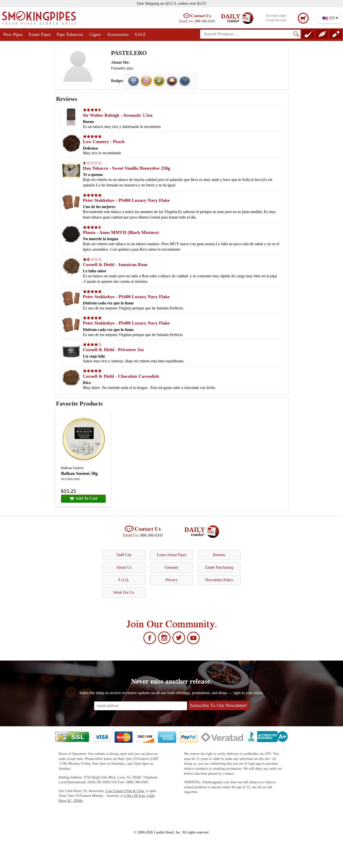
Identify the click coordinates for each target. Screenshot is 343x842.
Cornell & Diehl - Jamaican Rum (115, 264)
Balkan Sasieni (72, 468)
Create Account (276, 20)
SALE (140, 34)
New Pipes (13, 34)
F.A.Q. (123, 580)
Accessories (118, 34)
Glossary (171, 567)
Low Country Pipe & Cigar (124, 791)
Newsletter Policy (219, 580)
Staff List (124, 555)
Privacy (171, 580)
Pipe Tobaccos (70, 34)
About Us (124, 567)
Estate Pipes (40, 34)
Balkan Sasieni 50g (79, 473)
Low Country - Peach (104, 141)
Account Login (276, 15)
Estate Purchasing (219, 567)
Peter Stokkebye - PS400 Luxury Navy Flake (126, 200)
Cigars (95, 34)
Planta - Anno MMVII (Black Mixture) (121, 232)
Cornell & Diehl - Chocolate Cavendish (121, 376)
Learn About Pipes (171, 555)
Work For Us (123, 592)
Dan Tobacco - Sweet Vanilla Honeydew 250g (126, 168)
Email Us (185, 21)
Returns (219, 555)
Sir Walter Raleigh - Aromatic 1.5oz (118, 115)
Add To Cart (86, 498)
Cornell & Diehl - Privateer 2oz (113, 349)
